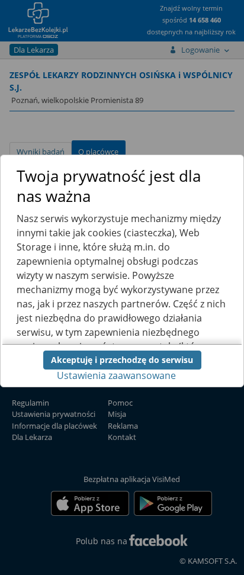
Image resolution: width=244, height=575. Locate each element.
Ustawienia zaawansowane (116, 375)
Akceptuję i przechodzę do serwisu (122, 359)
